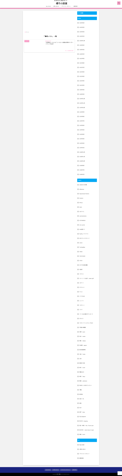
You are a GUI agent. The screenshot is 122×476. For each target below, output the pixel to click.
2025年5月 (81, 27)
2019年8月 (81, 116)
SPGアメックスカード (84, 238)
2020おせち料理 (83, 184)
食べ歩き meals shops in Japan (86, 430)
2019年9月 (81, 112)
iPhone (81, 202)
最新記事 (75, 6)
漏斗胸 (80, 394)
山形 (80, 358)
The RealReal (82, 247)
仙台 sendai (82, 336)
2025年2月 (81, 31)
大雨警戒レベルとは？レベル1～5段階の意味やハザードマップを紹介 (59, 43)
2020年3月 (81, 89)
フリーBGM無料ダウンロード (86, 314)
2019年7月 (81, 120)
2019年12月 (82, 98)
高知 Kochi (82, 434)
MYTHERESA (82, 220)
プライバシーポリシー (66, 6)
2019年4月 (81, 134)
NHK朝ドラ (82, 229)
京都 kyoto (82, 331)
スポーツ (81, 282)
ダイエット (82, 287)
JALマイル (81, 211)
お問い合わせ (56, 6)
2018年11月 (82, 156)
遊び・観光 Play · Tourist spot (86, 425)
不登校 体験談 (82, 327)
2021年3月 (81, 80)
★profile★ (48, 6)
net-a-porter (82, 224)
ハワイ (80, 309)
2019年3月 (81, 138)
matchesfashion (82, 216)
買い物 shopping (83, 421)
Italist (80, 207)
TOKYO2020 (82, 256)
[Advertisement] (50, 20)
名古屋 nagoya (83, 345)
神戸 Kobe (82, 412)
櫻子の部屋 (61, 3)
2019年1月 (81, 147)
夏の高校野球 (82, 349)
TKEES (80, 251)
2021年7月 (81, 67)
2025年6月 (81, 22)
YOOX (80, 260)
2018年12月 (82, 152)
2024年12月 (82, 40)
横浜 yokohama (83, 381)
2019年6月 (81, 125)
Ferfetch (81, 198)
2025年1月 (81, 36)
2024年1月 (81, 54)
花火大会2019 (82, 416)
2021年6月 (81, 71)
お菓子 (80, 269)
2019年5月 (81, 129)
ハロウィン (82, 305)
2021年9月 (81, 58)
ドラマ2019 (82, 296)
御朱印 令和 (82, 363)
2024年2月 (81, 49)
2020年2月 (81, 94)
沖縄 (80, 389)
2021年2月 (81, 85)
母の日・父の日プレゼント (85, 385)
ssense (80, 242)
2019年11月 (82, 103)
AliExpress (81, 189)
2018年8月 (81, 165)
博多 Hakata (82, 340)
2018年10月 (82, 161)
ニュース (81, 300)
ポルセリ (81, 318)
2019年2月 (81, 143)
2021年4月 (81, 76)
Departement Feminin (84, 193)
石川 (80, 407)
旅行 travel (82, 367)
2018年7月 (81, 170)
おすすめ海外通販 (83, 265)
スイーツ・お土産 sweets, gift (86, 278)
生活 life (81, 398)
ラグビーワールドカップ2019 (86, 323)
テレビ (80, 291)
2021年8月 (81, 63)
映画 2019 (81, 372)
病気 (80, 403)
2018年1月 (81, 174)
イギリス (81, 274)
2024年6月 (81, 45)
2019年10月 (82, 107)
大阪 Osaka (82, 354)
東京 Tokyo (82, 376)
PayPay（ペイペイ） (84, 233)
